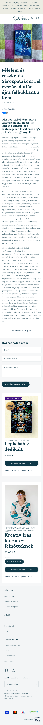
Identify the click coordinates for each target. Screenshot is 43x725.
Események (9, 626)
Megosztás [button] (9, 109)
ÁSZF (6, 651)
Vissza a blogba (23, 330)
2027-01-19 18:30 (14, 561)
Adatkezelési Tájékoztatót (20, 693)
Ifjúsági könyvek (11, 601)
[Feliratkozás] (35, 684)
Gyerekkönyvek (11, 596)
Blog (6, 631)
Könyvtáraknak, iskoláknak (15, 645)
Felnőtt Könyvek (11, 606)
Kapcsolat (8, 661)
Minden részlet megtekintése (17, 470)
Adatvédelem (9, 656)
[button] (4, 18)
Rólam (7, 621)
